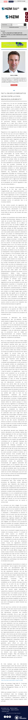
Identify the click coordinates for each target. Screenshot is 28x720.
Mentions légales (13, 708)
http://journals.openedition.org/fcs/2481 (11, 680)
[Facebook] (5, 717)
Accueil (3, 31)
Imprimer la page (21, 1)
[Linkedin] (10, 717)
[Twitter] (7, 717)
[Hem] (14, 17)
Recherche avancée (14, 27)
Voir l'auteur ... (14, 85)
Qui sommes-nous (5, 708)
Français (11, 1)
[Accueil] (11, 8)
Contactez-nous (5, 711)
